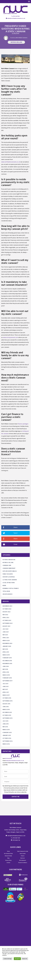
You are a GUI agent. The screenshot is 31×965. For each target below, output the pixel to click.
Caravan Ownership (9, 568)
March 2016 (6, 709)
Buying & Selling (16, 42)
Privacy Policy (8, 860)
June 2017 (6, 686)
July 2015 (5, 721)
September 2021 (7, 623)
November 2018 (7, 663)
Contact (8, 862)
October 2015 (7, 715)
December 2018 (7, 661)
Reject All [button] (24, 958)
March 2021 (6, 640)
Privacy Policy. (8, 792)
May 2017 (5, 689)
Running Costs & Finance (11, 588)
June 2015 (6, 724)
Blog (8, 858)
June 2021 (6, 632)
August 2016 (6, 704)
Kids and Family (8, 855)
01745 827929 (16, 16)
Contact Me (15, 797)
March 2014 (6, 744)
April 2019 (6, 652)
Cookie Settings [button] (7, 958)
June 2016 (6, 706)
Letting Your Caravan (10, 580)
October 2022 (7, 609)
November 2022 (7, 606)
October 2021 (7, 620)
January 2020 (7, 646)
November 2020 (7, 643)
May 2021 (5, 635)
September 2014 (7, 741)
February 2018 (7, 678)
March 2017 (6, 695)
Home (8, 851)
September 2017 (7, 681)
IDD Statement (22, 860)
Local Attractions (9, 582)
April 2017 (6, 692)
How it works (23, 853)
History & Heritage (9, 577)
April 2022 (6, 617)
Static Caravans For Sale (22, 851)
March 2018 (6, 675)
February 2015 (7, 732)
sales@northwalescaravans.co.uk (16, 18)
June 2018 (6, 666)
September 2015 (7, 718)
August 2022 (6, 612)
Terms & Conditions (22, 862)
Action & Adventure (9, 559)
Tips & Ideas (6, 591)
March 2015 (6, 729)
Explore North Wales (10, 571)
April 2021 (6, 638)
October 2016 (7, 698)
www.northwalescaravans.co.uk (10, 162)
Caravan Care (7, 565)
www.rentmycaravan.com (10, 337)
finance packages (23, 424)
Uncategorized (7, 594)
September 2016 (7, 701)
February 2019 (7, 658)
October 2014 (7, 738)
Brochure (22, 858)
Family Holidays (8, 574)
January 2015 (7, 735)
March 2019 (6, 655)
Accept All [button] (17, 958)
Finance (22, 855)
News (4, 585)
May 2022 (5, 615)
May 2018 (5, 669)
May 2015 (5, 727)
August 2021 (6, 626)
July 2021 (5, 629)
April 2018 (6, 672)
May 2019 (5, 649)
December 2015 (7, 712)
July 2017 (5, 683)
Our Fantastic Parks (8, 853)
